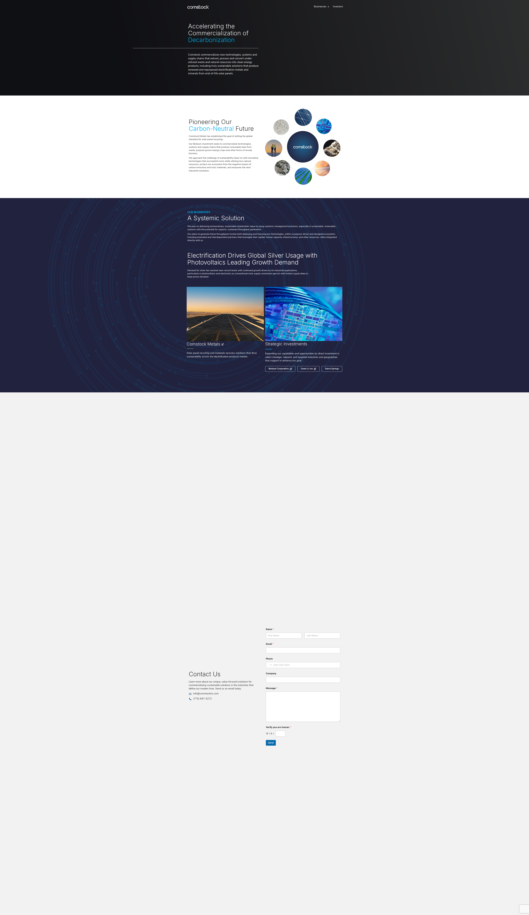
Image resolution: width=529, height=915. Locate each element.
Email (269, 644)
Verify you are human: (278, 727)
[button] (332, 369)
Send (271, 742)
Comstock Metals (203, 344)
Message (271, 688)
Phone (269, 658)
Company (271, 673)
